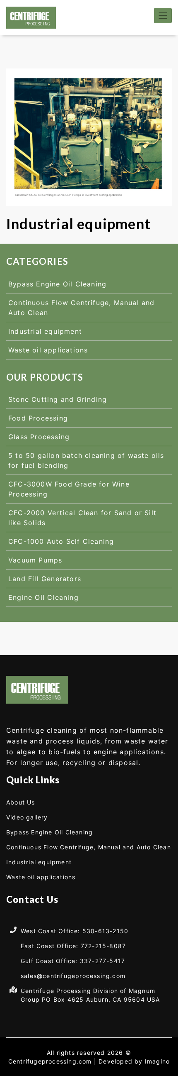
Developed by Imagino (134, 1061)
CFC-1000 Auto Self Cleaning (61, 541)
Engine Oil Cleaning (43, 597)
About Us (20, 802)
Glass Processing (39, 437)
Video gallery (27, 817)
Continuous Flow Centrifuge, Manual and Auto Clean (88, 847)
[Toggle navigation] (163, 15)
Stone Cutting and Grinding (57, 399)
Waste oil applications (48, 350)
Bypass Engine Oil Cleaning (57, 284)
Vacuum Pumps (35, 560)
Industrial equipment (45, 331)
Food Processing (38, 418)
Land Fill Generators (44, 579)
